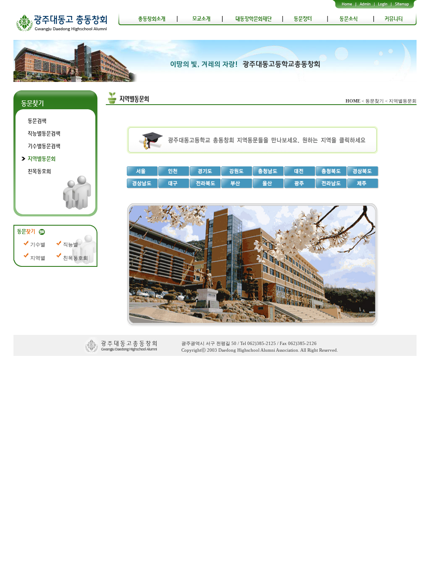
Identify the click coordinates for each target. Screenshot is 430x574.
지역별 (37, 258)
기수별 (37, 245)
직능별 (70, 245)
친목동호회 (75, 258)
